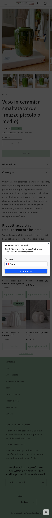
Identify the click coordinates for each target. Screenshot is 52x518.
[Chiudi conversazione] (48, 243)
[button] (26, 263)
